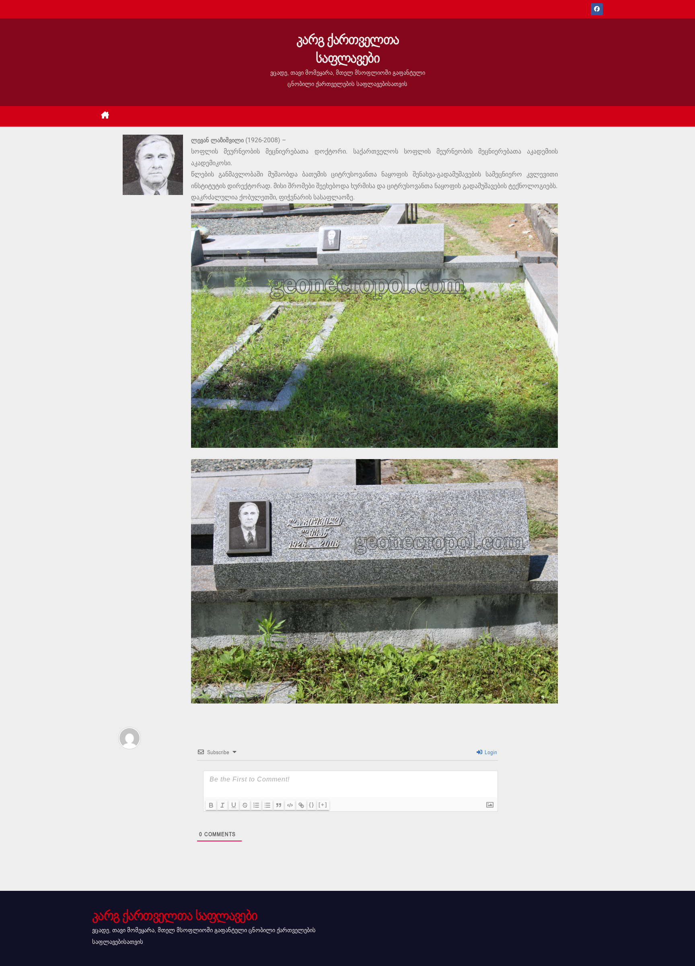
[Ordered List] (256, 805)
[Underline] (233, 805)
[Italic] (222, 805)
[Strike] (245, 805)
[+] (323, 805)
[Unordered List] (267, 805)
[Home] (105, 116)
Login (490, 752)
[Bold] (211, 805)
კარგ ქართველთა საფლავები (347, 49)
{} (312, 805)
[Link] (301, 805)
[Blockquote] (278, 805)
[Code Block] (290, 805)
